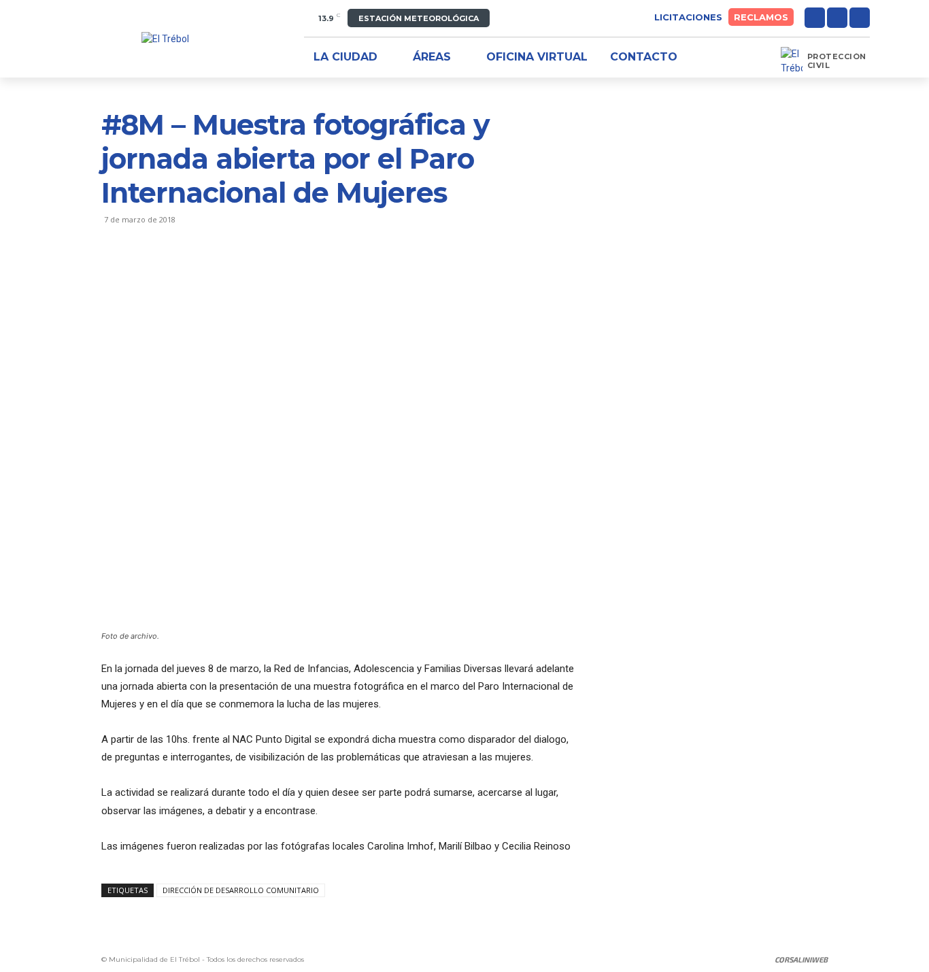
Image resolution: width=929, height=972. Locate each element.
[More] (240, 274)
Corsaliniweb (801, 959)
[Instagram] (837, 17)
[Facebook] (815, 17)
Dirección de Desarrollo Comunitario (241, 890)
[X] (859, 17)
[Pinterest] (177, 274)
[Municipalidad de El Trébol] (165, 39)
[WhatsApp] (208, 274)
